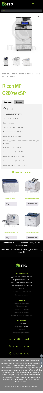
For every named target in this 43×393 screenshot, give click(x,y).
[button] (33, 4)
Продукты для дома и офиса (22, 74)
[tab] (8, 102)
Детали (19, 102)
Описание (8, 102)
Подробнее (10, 204)
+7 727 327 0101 (21, 346)
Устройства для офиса (21, 279)
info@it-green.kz (22, 339)
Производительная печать (21, 286)
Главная (5, 74)
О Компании (21, 323)
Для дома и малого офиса (21, 276)
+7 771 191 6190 (21, 353)
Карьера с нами (21, 326)
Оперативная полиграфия (21, 283)
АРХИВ (21, 289)
